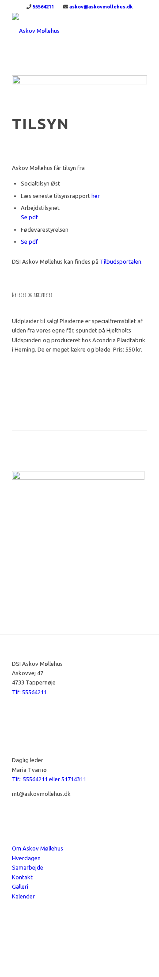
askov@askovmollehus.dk (101, 6)
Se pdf (29, 217)
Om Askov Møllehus (37, 848)
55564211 (43, 6)
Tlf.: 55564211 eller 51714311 (49, 779)
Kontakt (22, 877)
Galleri (20, 886)
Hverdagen (26, 858)
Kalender (23, 896)
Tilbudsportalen (120, 261)
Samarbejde (27, 867)
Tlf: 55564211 (29, 692)
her (95, 196)
